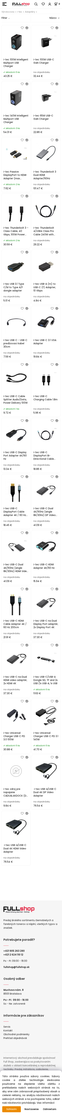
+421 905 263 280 (14, 951)
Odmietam (49, 1109)
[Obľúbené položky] (43, 4)
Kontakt (8, 1030)
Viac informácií (45, 1103)
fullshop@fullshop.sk (16, 967)
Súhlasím (11, 1109)
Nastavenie (31, 1109)
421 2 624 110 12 (14, 954)
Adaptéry (30, 11)
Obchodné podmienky (16, 1034)
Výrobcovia (8, 11)
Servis (6, 1026)
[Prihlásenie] (49, 4)
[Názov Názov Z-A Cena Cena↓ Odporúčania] (49, 18)
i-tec (19, 11)
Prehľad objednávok (15, 1038)
